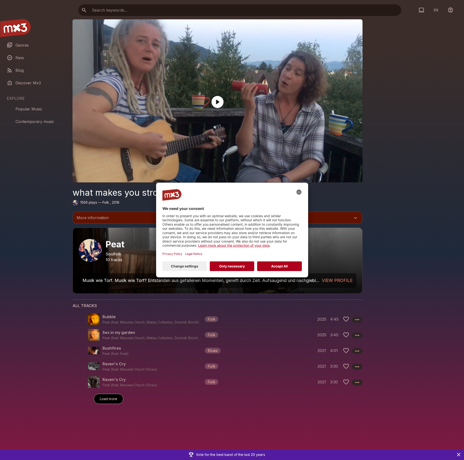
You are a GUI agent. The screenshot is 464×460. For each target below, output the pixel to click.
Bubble (109, 316)
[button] (217, 319)
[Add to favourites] (346, 319)
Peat (123, 354)
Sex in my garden (118, 332)
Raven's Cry (114, 363)
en (436, 10)
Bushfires (111, 348)
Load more (108, 399)
